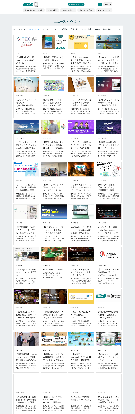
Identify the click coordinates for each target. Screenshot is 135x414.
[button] (34, 10)
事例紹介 (65, 29)
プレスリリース (34, 29)
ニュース (22, 29)
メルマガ (45, 29)
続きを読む (107, 29)
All (14, 29)
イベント (55, 29)
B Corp (97, 29)
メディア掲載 (86, 29)
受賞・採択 (75, 29)
